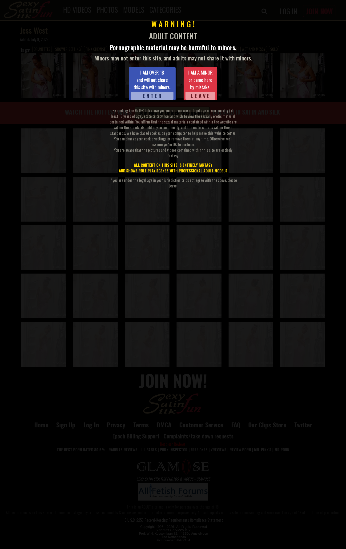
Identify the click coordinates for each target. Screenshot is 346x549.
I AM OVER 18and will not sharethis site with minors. (152, 84)
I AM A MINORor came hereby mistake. (200, 84)
